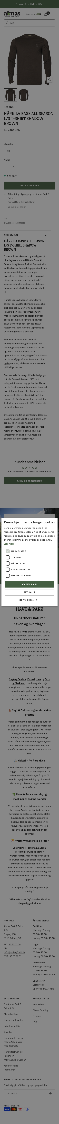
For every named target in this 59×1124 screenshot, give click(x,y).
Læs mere (9, 543)
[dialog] (29, 562)
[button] (29, 600)
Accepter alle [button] (29, 584)
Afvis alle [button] (29, 592)
